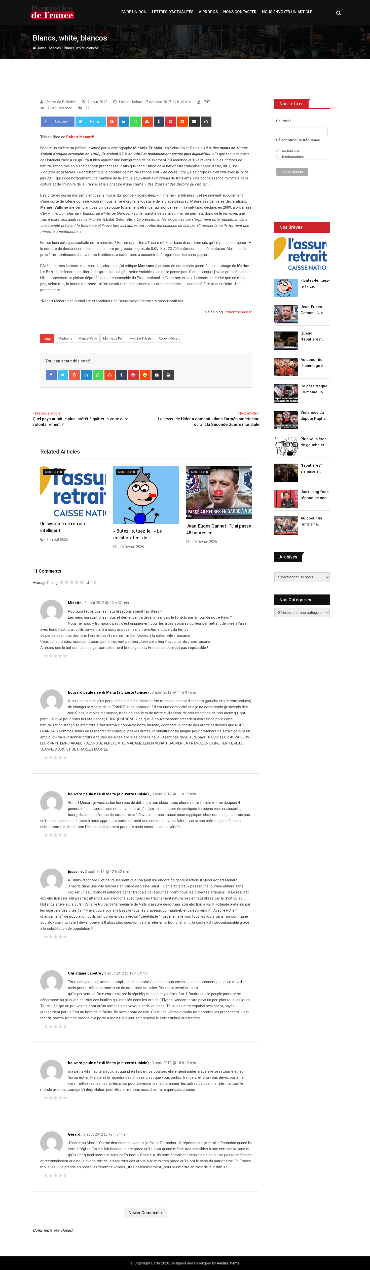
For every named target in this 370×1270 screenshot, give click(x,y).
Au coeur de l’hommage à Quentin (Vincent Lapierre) (312, 363)
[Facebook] (51, 375)
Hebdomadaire (291, 157)
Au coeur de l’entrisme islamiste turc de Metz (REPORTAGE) (313, 521)
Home (41, 48)
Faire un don (133, 12)
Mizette (75, 603)
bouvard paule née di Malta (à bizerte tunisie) (108, 692)
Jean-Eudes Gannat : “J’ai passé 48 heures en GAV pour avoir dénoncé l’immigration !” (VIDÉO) (314, 310)
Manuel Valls (88, 338)
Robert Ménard (79, 137)
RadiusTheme (228, 1263)
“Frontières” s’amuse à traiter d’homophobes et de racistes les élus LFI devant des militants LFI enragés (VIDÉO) (314, 468)
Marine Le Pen (113, 338)
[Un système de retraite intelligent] (300, 253)
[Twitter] (63, 375)
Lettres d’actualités (172, 12)
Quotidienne (289, 151)
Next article (247, 413)
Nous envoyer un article (287, 12)
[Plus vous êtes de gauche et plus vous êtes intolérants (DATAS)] (286, 446)
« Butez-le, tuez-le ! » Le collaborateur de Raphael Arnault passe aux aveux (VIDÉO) (315, 283)
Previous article (47, 413)
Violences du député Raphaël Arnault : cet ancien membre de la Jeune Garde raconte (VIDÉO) (315, 416)
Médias (55, 48)
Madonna (65, 338)
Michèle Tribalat (141, 338)
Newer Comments (145, 1212)
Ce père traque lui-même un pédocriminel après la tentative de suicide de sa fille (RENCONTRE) (314, 389)
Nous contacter (239, 12)
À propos (208, 12)
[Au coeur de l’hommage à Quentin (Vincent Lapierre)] (286, 367)
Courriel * (283, 121)
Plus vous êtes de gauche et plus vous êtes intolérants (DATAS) (313, 442)
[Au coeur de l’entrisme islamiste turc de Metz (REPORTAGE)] (286, 525)
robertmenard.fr (239, 312)
